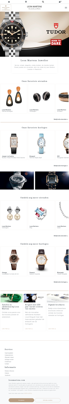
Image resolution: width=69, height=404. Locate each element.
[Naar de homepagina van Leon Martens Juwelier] (34, 7)
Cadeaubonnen (9, 355)
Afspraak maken (9, 357)
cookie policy (28, 393)
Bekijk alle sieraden (60, 119)
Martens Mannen (9, 371)
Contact (7, 364)
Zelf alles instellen (47, 400)
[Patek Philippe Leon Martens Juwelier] (8, 8)
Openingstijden (9, 353)
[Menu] (66, 8)
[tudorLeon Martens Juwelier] (34, 34)
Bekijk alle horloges (60, 165)
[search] (43, 2)
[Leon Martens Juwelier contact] (9, 2)
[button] (67, 34)
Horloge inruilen (9, 359)
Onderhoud (8, 361)
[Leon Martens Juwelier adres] (26, 2)
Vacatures (7, 375)
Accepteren (21, 400)
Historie (7, 373)
